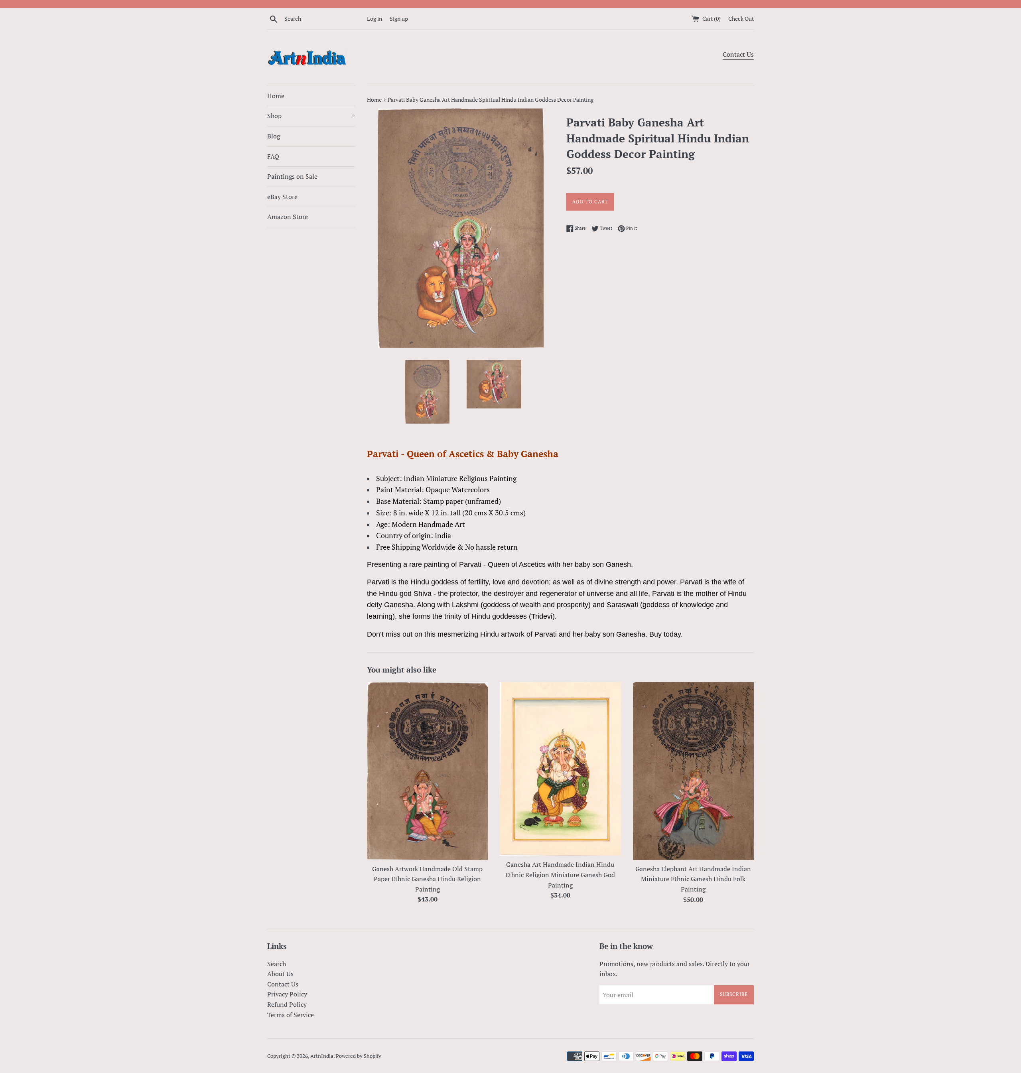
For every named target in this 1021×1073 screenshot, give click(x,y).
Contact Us (738, 54)
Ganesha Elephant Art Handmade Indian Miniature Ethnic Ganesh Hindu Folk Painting (693, 879)
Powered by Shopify (358, 1056)
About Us (280, 973)
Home (275, 95)
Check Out (741, 18)
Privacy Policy (287, 994)
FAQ (273, 156)
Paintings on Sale (292, 176)
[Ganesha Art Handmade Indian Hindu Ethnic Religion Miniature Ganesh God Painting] (560, 769)
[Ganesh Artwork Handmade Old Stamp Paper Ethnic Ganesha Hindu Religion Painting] (427, 771)
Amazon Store (287, 216)
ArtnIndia (321, 1056)
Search (276, 963)
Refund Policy (287, 1004)
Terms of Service (290, 1014)
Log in (374, 18)
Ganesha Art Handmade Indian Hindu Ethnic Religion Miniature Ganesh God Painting (560, 874)
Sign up (399, 18)
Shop (311, 115)
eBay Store (282, 196)
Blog (273, 136)
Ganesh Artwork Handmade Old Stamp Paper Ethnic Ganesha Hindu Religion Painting (427, 879)
